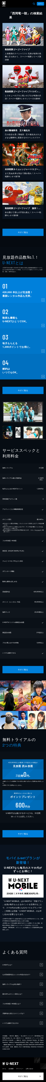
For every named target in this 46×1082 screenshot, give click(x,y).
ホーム (4, 1068)
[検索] (34, 4)
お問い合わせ (29, 1068)
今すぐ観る (23, 232)
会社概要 (11, 1068)
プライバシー (19, 1068)
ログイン (40, 4)
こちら (38, 530)
